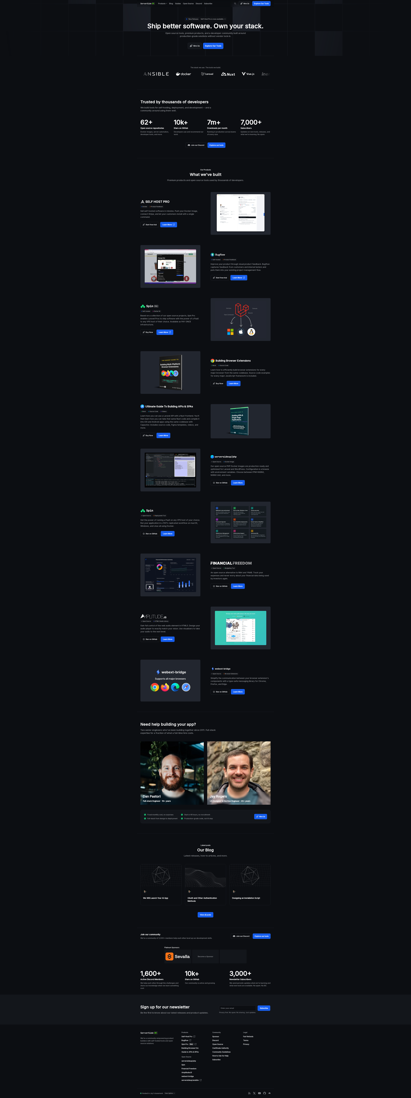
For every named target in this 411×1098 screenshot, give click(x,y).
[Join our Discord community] (269, 1093)
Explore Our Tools (261, 3)
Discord (199, 3)
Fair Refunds (248, 1036)
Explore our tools (216, 145)
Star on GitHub (221, 483)
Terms (245, 1040)
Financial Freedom (189, 1069)
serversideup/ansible (190, 1080)
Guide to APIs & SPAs (190, 1052)
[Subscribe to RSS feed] (249, 1093)
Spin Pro (187, 1044)
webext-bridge (188, 1076)
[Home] (147, 3)
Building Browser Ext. (190, 1048)
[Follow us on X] (254, 1093)
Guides (178, 3)
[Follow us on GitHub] (264, 1093)
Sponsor (215, 1036)
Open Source (188, 3)
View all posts (205, 915)
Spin (183, 1065)
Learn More (167, 225)
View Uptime (169, 1093)
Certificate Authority (220, 1048)
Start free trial (151, 225)
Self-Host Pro (187, 1036)
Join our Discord (197, 145)
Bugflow (185, 1040)
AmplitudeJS (187, 1072)
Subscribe (208, 3)
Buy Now (149, 332)
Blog (171, 3)
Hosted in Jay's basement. (152, 1093)
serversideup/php (189, 1061)
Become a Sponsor (205, 956)
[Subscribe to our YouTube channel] (259, 1093)
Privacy (246, 1044)
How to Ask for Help (220, 1056)
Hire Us (246, 3)
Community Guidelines (221, 1052)
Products (161, 3)
